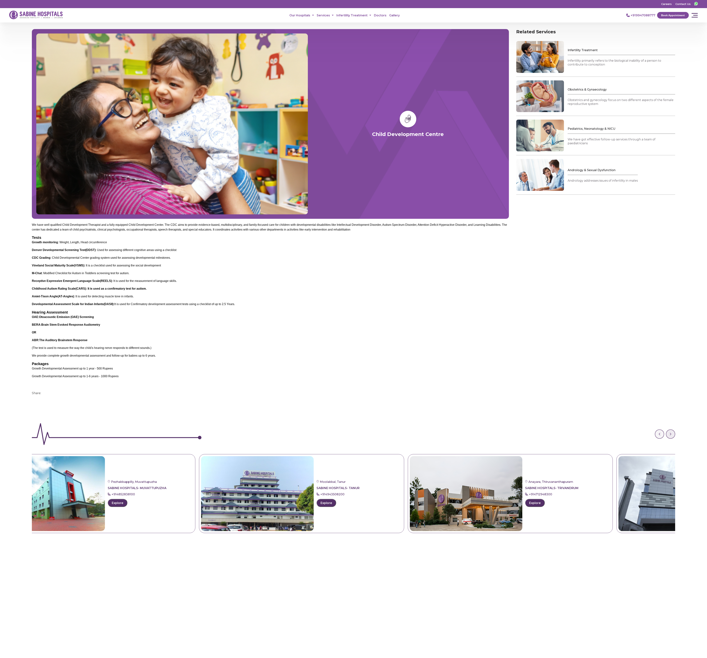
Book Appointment (673, 15)
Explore (180, 503)
